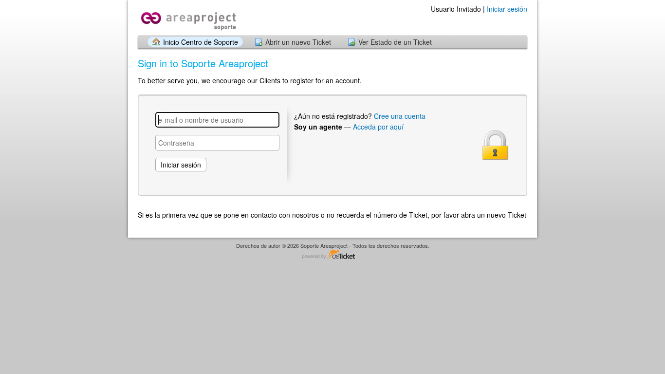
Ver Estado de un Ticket (395, 42)
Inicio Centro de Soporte (200, 42)
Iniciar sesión (507, 9)
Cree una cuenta (399, 116)
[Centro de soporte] (188, 17)
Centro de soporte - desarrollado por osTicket (332, 255)
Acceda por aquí (378, 126)
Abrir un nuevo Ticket (298, 42)
